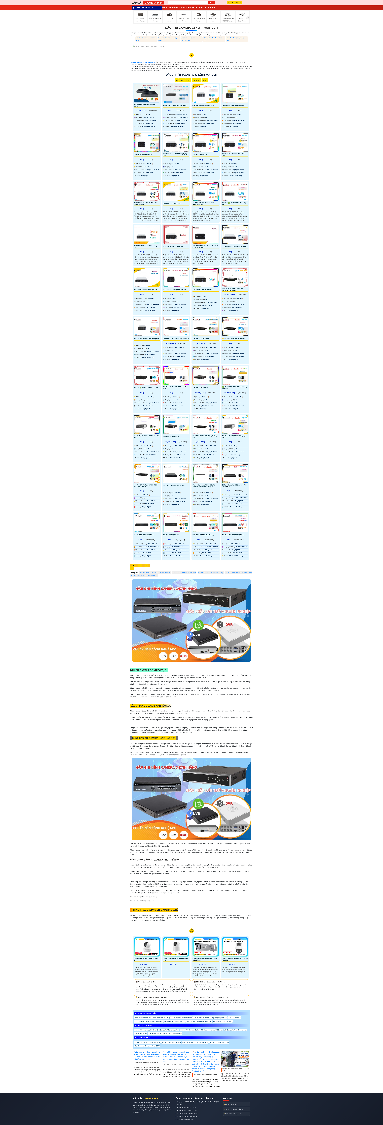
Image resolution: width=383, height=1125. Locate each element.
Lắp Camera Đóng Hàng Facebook (205, 1074)
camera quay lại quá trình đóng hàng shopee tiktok (210, 1017)
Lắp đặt (147, 2)
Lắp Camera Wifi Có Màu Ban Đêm (235, 1030)
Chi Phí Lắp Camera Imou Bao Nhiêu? (177, 1065)
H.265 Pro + (196, 80)
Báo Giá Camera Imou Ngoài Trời (174, 1021)
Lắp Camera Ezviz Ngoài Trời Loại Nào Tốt (235, 1069)
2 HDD (188, 80)
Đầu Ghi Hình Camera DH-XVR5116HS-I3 (144, 576)
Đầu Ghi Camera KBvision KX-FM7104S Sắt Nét (155, 573)
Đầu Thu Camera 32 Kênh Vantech (191, 27)
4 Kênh (205, 80)
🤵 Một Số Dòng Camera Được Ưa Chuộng (210, 982)
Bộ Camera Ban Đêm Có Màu (171, 1042)
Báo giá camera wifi (187, 8)
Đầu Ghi (201, 8)
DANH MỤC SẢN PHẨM (144, 8)
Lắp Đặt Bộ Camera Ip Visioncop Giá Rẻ (147, 1042)
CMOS (182, 80)
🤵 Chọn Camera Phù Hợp (146, 982)
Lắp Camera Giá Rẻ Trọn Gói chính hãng (195, 1042)
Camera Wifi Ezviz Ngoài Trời (169, 1030)
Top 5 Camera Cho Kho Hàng (222, 1021)
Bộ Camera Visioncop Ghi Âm (219, 1042)
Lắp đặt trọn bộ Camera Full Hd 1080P (147, 1046)
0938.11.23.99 (234, 2)
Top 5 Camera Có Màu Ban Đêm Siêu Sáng (148, 1021)
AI (177, 80)
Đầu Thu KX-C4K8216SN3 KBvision (184, 573)
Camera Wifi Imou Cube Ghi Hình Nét (146, 1030)
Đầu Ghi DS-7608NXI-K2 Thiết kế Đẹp (210, 573)
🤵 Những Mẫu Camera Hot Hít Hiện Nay (151, 997)
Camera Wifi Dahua (140, 1033)
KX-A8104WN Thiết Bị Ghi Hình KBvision (239, 573)
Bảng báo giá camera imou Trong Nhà (199, 1021)
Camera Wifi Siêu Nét (216, 1030)
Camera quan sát (169, 8)
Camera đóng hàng (231, 1104)
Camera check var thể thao (234, 1109)
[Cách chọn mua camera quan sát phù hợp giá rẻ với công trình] (248, 17)
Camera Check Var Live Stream (182, 1017)
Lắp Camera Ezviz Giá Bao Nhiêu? (146, 1062)
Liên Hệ (211, 8)
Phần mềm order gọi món (233, 1114)
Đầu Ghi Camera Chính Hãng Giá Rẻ (143, 62)
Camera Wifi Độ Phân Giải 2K (158, 1033)
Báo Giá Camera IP (235, 1017)
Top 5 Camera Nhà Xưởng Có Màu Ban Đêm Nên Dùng (152, 1017)
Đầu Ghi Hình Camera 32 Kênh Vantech (191, 74)
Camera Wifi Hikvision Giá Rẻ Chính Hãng (193, 1030)
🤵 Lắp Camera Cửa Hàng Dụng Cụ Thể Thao (211, 997)
